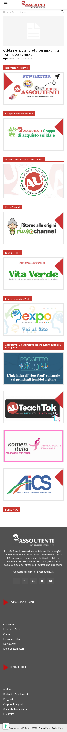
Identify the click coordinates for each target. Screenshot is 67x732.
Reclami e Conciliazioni (15, 694)
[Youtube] (50, 581)
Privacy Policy (45, 728)
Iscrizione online (12, 638)
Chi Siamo (8, 624)
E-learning (8, 713)
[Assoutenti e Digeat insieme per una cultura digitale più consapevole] (33, 383)
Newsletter (9, 643)
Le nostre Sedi (11, 629)
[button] (62, 14)
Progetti (8, 699)
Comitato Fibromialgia (15, 708)
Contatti (7, 634)
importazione (8, 58)
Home (6, 12)
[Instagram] (25, 581)
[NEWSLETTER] (33, 289)
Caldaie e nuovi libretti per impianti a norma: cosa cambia (31, 52)
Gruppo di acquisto (13, 704)
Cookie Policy (58, 728)
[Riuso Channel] (33, 243)
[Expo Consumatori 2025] (33, 335)
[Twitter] (42, 581)
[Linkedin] (33, 581)
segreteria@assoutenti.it (40, 571)
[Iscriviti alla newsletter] (33, 103)
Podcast (8, 689)
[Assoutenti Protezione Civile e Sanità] (33, 197)
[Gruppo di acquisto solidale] (33, 149)
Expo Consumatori (13, 648)
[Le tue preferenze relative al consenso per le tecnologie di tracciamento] (6, 726)
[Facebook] (16, 581)
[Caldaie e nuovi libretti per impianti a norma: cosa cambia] (33, 31)
